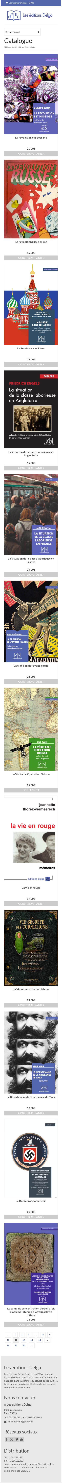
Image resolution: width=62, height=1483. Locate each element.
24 (24, 1345)
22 (8, 1345)
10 (8, 1340)
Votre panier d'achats (21, 3)
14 (40, 1340)
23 (16, 1345)
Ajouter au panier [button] (31, 153)
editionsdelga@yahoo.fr (20, 1421)
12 (24, 1340)
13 (32, 1340)
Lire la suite (31, 790)
